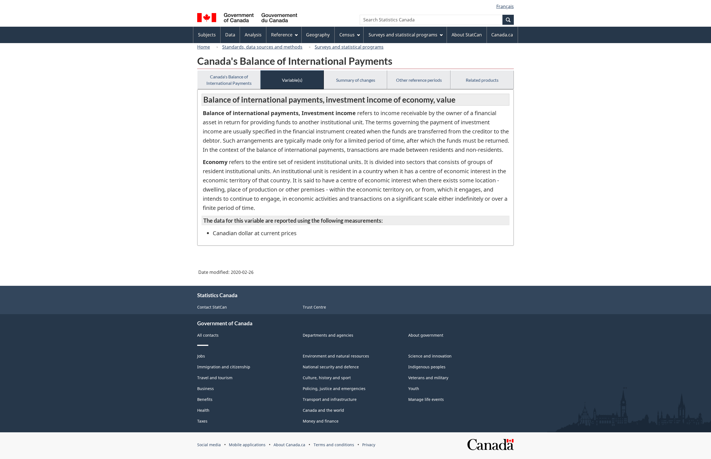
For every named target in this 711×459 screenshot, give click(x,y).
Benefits (204, 399)
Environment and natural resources (336, 356)
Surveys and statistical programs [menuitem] (403, 35)
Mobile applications (247, 444)
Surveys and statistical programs (349, 47)
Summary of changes (355, 80)
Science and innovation (430, 356)
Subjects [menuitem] (207, 35)
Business (205, 388)
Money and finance (321, 421)
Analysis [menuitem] (253, 35)
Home (203, 47)
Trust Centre (314, 307)
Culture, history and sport (327, 377)
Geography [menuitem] (318, 35)
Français (505, 6)
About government (425, 335)
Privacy (368, 444)
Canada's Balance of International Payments (229, 80)
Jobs (201, 356)
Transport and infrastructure (330, 399)
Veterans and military (428, 377)
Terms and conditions (334, 444)
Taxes (202, 421)
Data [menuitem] (230, 35)
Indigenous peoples (426, 366)
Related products (482, 80)
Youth (413, 388)
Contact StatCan (212, 307)
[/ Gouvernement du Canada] (247, 18)
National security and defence (331, 366)
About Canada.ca (289, 444)
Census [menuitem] (347, 35)
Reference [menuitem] (281, 35)
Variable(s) (292, 80)
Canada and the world (323, 410)
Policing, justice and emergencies (334, 388)
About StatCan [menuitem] (467, 35)
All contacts (208, 335)
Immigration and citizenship (223, 366)
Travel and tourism (214, 377)
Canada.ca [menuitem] (502, 35)
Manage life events (426, 399)
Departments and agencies (328, 335)
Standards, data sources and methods (262, 47)
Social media (209, 444)
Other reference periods (419, 80)
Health (203, 410)
